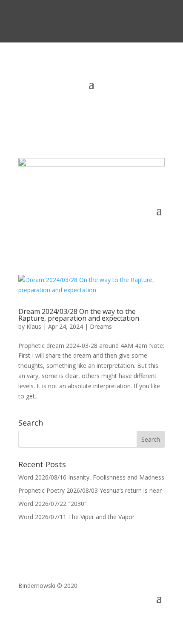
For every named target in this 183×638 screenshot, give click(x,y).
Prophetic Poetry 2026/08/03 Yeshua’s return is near (90, 490)
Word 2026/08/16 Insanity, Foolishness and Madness (91, 477)
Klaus (33, 326)
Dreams (101, 326)
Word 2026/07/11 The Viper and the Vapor (76, 517)
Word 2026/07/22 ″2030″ (52, 504)
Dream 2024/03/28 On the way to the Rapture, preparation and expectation (78, 315)
